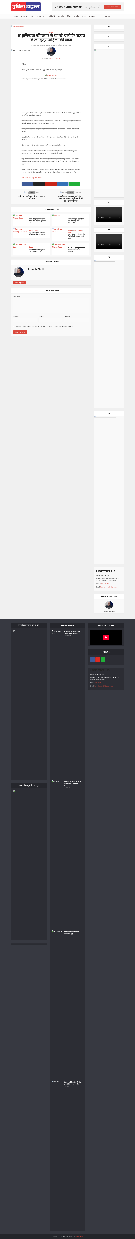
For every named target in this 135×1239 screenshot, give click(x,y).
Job (99, 16)
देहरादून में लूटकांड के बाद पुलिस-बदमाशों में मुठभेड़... (37, 233)
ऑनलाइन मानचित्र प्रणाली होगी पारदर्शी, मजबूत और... (72, 632)
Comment (16, 297)
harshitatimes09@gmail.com (109, 587)
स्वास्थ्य (32, 16)
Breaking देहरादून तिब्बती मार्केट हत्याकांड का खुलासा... (76, 250)
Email (41, 316)
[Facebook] (92, 659)
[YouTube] (97, 659)
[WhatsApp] (103, 659)
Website (67, 316)
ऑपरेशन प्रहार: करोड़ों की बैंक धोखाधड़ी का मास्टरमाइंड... (76, 221)
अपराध (51, 32)
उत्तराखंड (15, 16)
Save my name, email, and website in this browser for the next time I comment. (44, 326)
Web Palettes (79, 1236)
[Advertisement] (51, 97)
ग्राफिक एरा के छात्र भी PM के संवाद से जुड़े (72, 933)
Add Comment (45, 45)
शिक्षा (69, 16)
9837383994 (105, 584)
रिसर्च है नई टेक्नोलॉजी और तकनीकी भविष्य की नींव (72, 1083)
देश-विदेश (61, 16)
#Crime (25, 177)
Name (16, 316)
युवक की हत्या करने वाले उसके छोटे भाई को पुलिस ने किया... (37, 221)
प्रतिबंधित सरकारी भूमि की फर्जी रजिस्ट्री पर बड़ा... (37, 251)
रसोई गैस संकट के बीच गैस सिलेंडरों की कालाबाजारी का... (76, 236)
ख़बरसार (24, 16)
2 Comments (67, 635)
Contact (108, 16)
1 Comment (67, 788)
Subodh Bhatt (57, 45)
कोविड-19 (51, 16)
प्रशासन (70, 232)
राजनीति (76, 16)
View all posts (19, 283)
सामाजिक (40, 16)
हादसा (84, 16)
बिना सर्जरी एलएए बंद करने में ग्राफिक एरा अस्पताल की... (72, 784)
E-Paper (92, 16)
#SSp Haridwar (36, 177)
